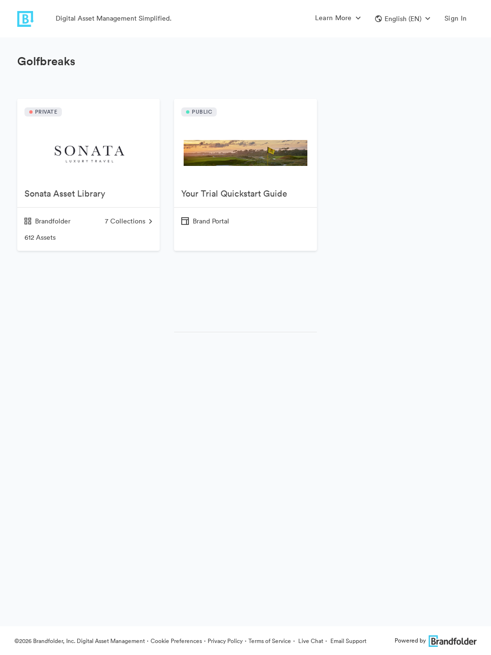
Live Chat (310, 641)
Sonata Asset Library (64, 193)
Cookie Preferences (176, 641)
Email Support (347, 641)
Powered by (410, 640)
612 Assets (40, 237)
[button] (402, 18)
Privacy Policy (225, 641)
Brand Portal (211, 221)
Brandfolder (52, 221)
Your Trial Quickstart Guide (234, 193)
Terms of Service (269, 641)
